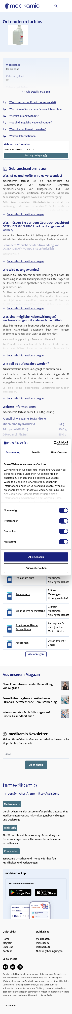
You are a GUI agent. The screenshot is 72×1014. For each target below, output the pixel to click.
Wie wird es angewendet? (24, 116)
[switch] (63, 521)
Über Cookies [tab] (59, 452)
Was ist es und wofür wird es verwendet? (32, 103)
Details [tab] (36, 452)
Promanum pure (25, 578)
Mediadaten (43, 939)
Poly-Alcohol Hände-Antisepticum (27, 627)
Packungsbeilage (33, 155)
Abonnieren (36, 765)
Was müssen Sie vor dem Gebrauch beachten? (35, 109)
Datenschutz (43, 947)
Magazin (7, 943)
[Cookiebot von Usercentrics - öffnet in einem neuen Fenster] (53, 443)
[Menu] (64, 6)
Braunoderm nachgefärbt (30, 611)
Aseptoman (22, 643)
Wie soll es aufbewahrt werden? (27, 129)
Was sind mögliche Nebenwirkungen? (30, 123)
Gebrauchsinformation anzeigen (25, 214)
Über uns (8, 947)
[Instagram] (20, 967)
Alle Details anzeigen (38, 92)
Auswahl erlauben (36, 568)
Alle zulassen (36, 556)
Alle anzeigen (36, 654)
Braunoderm (23, 595)
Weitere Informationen (22, 136)
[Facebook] (5, 967)
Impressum (42, 943)
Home (6, 939)
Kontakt (7, 951)
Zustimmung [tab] (13, 452)
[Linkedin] (12, 967)
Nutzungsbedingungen (49, 951)
